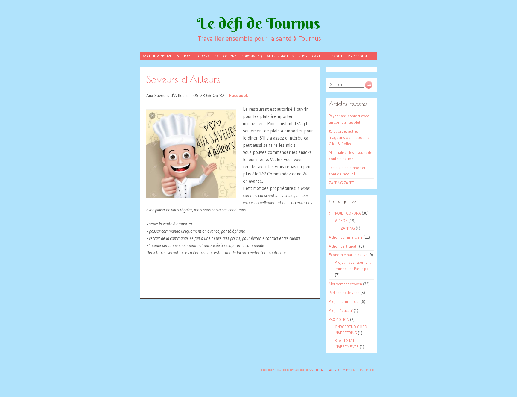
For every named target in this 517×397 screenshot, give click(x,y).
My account (358, 56)
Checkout (334, 56)
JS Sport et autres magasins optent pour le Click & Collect (349, 137)
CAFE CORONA (226, 56)
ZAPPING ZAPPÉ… (343, 183)
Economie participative (348, 254)
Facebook (238, 95)
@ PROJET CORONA (345, 213)
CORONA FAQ (251, 56)
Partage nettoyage (344, 292)
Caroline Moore (363, 370)
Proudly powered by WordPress (287, 370)
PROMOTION (339, 319)
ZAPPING (348, 228)
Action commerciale (346, 237)
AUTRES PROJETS (280, 56)
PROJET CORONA (197, 56)
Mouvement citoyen (345, 283)
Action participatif (343, 246)
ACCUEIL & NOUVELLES (161, 56)
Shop (303, 56)
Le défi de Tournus (258, 23)
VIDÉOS (341, 220)
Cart (316, 56)
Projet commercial (344, 301)
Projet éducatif (341, 310)
